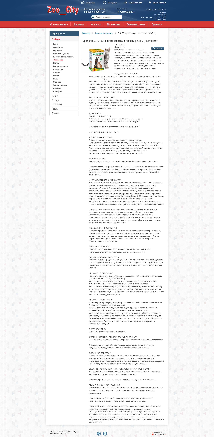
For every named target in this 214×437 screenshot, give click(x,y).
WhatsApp (90, 2)
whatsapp (99, 434)
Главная (86, 33)
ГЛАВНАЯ (63, 11)
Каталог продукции (104, 33)
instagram (105, 434)
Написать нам (136, 2)
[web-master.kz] (158, 433)
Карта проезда (159, 2)
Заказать (157, 48)
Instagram (112, 2)
